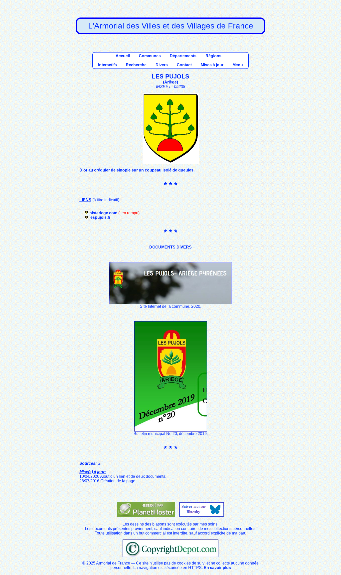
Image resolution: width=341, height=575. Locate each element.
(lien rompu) (129, 213)
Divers (162, 65)
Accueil (123, 56)
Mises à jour (212, 65)
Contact (184, 65)
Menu (237, 65)
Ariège (170, 82)
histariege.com (103, 213)
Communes (150, 56)
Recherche (136, 65)
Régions (213, 56)
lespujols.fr (99, 217)
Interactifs (107, 65)
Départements (183, 56)
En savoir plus (217, 568)
